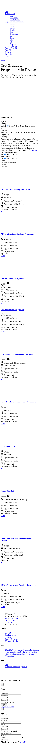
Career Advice (10, 14)
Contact (8, 637)
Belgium (13, 44)
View (3, 211)
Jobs (6, 12)
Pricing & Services (11, 639)
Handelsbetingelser (12, 641)
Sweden (12, 30)
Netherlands (14, 46)
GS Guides (14, 18)
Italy (11, 32)
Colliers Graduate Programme (12, 310)
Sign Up (4, 740)
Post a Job (8, 54)
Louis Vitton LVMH (8, 446)
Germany (13, 28)
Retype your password (9, 731)
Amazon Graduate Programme (12, 278)
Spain (12, 38)
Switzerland (14, 34)
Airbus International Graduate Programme (17, 234)
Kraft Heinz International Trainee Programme (18, 402)
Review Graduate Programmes (16, 667)
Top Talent (9, 50)
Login (7, 56)
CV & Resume (15, 20)
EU (11, 36)
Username (4, 693)
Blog (11, 16)
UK (11, 42)
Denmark (13, 24)
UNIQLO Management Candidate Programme (18, 585)
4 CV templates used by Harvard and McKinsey (22, 652)
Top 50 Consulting (11, 48)
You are (3, 735)
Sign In (4, 705)
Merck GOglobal (7, 491)
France (12, 26)
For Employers (10, 635)
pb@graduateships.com (13, 618)
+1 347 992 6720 (11, 622)
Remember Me (8, 702)
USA (11, 40)
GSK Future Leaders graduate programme (17, 354)
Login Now (24, 742)
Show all (33, 150)
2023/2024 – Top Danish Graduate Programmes (22, 650)
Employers (9, 52)
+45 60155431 (10, 620)
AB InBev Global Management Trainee (15, 190)
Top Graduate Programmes (14, 22)
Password (4, 698)
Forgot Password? (7, 707)
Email (3, 722)
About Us (8, 633)
